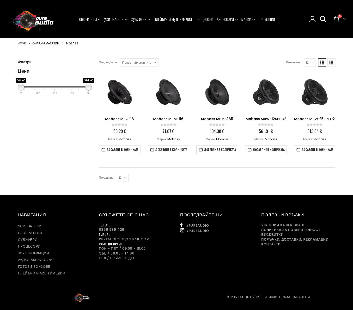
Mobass (125, 139)
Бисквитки (272, 234)
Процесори (204, 19)
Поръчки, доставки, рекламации (294, 239)
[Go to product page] (119, 92)
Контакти (271, 244)
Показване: (293, 62)
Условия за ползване (283, 225)
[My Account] (312, 19)
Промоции (267, 19)
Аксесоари (225, 19)
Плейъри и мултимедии (173, 19)
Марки (246, 19)
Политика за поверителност (290, 229)
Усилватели (114, 19)
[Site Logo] (30, 19)
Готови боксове (34, 266)
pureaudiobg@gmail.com (124, 239)
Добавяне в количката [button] (122, 149)
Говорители (87, 19)
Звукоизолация (33, 253)
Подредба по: (108, 62)
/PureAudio (198, 225)
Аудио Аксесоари (35, 259)
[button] (323, 19)
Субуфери (138, 19)
